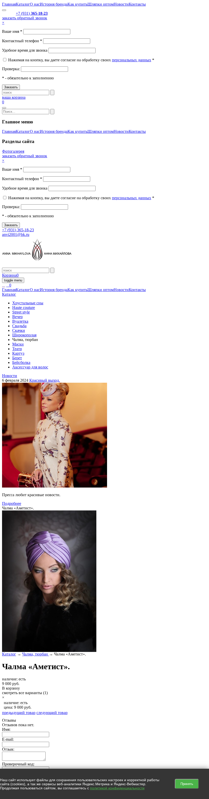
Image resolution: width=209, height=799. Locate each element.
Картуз (18, 353)
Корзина (10, 275)
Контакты (137, 4)
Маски (18, 344)
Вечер (17, 317)
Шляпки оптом (100, 4)
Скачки (18, 330)
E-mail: (8, 739)
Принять (186, 784)
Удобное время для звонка (24, 50)
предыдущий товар (18, 712)
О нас (35, 4)
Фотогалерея (13, 151)
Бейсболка (21, 362)
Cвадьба (19, 326)
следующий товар (52, 712)
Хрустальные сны (27, 303)
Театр (17, 349)
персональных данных (131, 60)
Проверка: (11, 69)
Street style (21, 312)
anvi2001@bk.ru (15, 234)
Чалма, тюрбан (35, 654)
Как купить (77, 4)
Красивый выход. (44, 380)
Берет (17, 358)
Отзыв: (8, 749)
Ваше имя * (12, 31)
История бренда (54, 4)
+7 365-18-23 (18, 230)
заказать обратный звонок (24, 18)
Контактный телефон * (22, 41)
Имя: (6, 729)
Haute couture (23, 307)
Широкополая (24, 335)
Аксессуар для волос (30, 367)
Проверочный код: (18, 764)
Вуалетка (20, 321)
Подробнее (11, 503)
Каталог (23, 4)
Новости (121, 4)
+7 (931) (32, 13)
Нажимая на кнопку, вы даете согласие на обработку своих (59, 60)
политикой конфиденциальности (117, 788)
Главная (9, 4)
